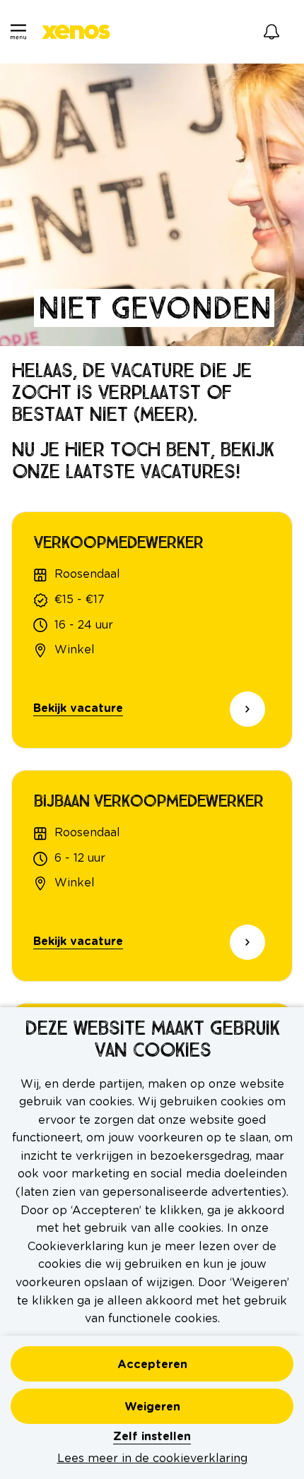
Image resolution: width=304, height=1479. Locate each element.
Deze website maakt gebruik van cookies (152, 1040)
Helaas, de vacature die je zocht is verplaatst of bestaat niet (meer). (131, 392)
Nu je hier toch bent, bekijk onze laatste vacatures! (142, 461)
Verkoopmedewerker (118, 542)
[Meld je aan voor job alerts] (271, 32)
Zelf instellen (152, 1436)
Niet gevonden (154, 308)
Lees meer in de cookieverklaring (152, 1458)
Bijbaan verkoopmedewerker (148, 801)
